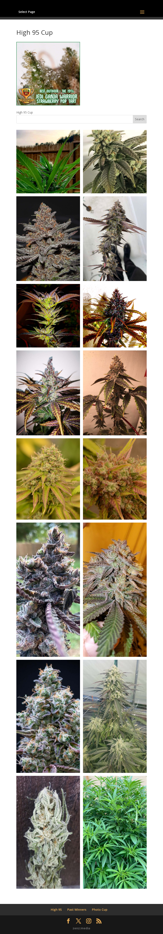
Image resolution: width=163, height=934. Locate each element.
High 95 (56, 910)
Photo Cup (99, 910)
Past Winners (76, 910)
